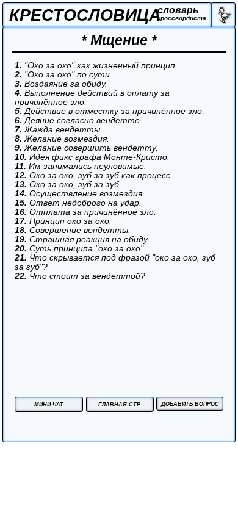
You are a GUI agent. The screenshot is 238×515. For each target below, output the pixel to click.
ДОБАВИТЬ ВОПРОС (190, 404)
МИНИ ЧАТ (48, 405)
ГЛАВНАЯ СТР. (120, 405)
